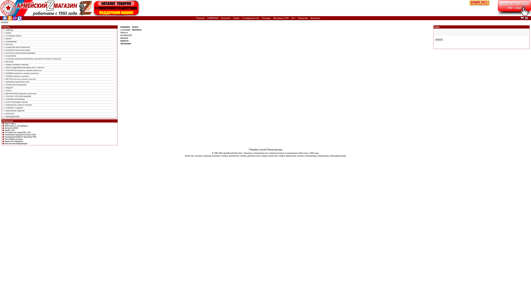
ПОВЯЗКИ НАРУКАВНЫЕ (13, 99)
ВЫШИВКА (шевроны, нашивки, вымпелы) (20, 73)
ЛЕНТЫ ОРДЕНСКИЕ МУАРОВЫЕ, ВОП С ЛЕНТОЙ (23, 67)
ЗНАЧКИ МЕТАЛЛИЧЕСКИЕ (14, 85)
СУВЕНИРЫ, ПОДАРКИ (12, 108)
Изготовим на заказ (14, 139)
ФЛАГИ (6, 90)
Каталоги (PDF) (11, 128)
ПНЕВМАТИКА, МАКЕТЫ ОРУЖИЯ (17, 105)
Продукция (125, 43)
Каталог (4, 22)
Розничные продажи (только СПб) (20, 135)
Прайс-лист (10, 130)
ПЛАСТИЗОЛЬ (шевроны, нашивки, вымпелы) (22, 70)
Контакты (136, 29)
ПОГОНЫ (7, 44)
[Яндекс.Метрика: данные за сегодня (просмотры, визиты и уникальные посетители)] (274, 149)
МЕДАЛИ (7, 88)
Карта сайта (10, 124)
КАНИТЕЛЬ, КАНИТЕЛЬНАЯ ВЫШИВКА (19, 53)
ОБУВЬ (6, 33)
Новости (124, 32)
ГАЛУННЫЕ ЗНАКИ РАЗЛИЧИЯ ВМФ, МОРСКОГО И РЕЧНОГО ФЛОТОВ (31, 59)
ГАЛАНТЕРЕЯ (9, 56)
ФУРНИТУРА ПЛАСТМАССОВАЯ (16, 50)
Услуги (135, 27)
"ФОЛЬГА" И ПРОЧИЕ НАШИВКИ (16, 96)
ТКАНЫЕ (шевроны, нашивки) (15, 76)
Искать (439, 40)
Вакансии (124, 38)
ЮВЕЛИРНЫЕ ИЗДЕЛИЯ (13, 111)
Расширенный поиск (443, 42)
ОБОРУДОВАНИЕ (10, 116)
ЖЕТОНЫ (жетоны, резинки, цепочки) (19, 79)
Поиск (436, 27)
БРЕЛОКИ (7, 62)
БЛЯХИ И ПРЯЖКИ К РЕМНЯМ (15, 65)
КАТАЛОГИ (8, 114)
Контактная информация (16, 143)
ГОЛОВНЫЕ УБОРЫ (11, 36)
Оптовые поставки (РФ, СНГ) (18, 132)
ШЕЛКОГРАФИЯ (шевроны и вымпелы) (19, 93)
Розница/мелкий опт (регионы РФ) (20, 137)
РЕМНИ (6, 39)
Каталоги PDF (126, 35)
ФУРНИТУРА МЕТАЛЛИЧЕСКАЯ (16, 47)
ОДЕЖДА (7, 30)
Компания (125, 27)
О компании (125, 29)
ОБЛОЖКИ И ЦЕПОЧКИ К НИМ (15, 82)
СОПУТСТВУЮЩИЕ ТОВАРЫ (15, 102)
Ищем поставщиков (14, 141)
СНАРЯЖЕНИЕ (9, 41)
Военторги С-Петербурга (16, 126)
